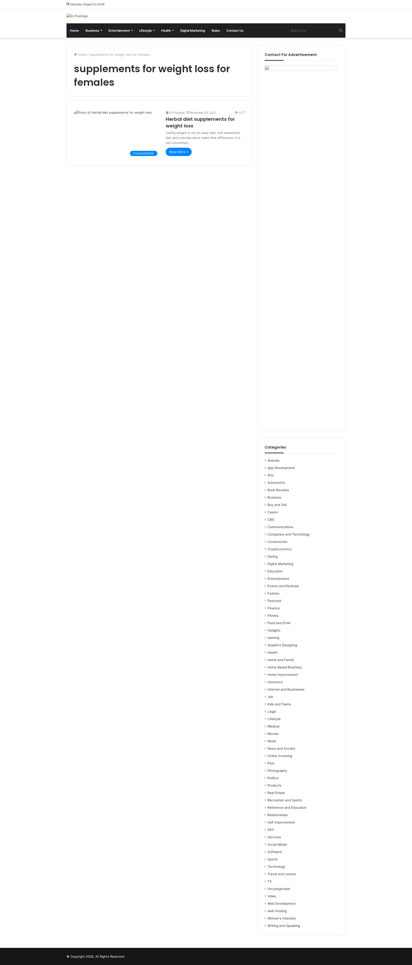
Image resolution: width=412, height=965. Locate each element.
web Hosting (277, 911)
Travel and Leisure (282, 874)
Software (275, 852)
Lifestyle (145, 30)
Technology (276, 867)
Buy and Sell (277, 505)
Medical (273, 726)
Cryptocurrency (280, 549)
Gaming (273, 638)
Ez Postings (177, 112)
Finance (274, 608)
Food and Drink (279, 623)
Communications (280, 527)
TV (270, 881)
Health (166, 30)
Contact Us (235, 30)
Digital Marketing (192, 30)
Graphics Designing (282, 645)
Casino (273, 512)
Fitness (273, 615)
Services (274, 837)
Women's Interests (282, 918)
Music (272, 741)
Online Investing (280, 756)
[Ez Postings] (77, 16)
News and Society (281, 748)
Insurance (275, 682)
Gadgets (274, 630)
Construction (277, 542)
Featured (274, 601)
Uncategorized (279, 889)
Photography (277, 771)
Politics (273, 778)
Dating (273, 556)
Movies (273, 734)
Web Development (282, 903)
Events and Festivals (283, 586)
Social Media (277, 844)
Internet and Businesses (286, 689)
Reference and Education (287, 807)
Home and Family (281, 660)
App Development (281, 468)
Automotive (276, 483)
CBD (271, 519)
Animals (273, 460)
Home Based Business (285, 667)
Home (74, 30)
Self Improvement (281, 822)
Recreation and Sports (285, 800)
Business (92, 30)
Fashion (273, 593)
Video (272, 896)
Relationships (278, 815)
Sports (273, 859)
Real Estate (276, 793)
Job (270, 697)
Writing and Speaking (284, 926)
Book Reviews (278, 490)
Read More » (178, 152)
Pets (271, 763)
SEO (271, 830)
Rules (216, 30)
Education (275, 571)
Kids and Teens (279, 704)
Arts (271, 475)
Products (274, 785)
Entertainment (119, 30)
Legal (272, 711)
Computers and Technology (289, 534)
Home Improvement (283, 675)
